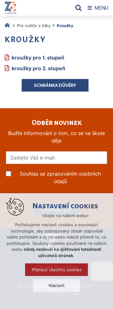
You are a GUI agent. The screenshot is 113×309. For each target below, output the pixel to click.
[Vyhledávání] (78, 8)
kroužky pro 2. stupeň (38, 68)
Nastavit (57, 285)
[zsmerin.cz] (9, 24)
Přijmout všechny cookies (57, 269)
